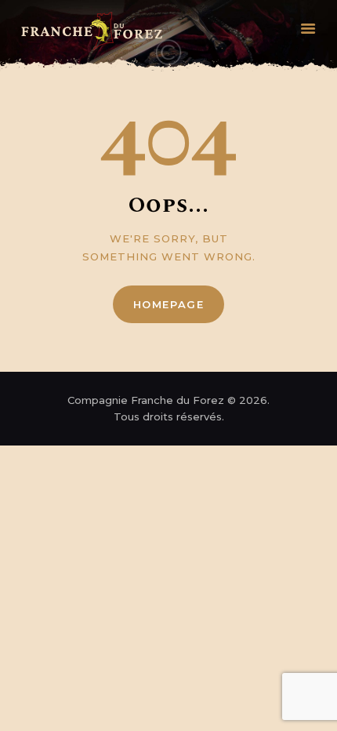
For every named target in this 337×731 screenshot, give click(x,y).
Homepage (169, 304)
